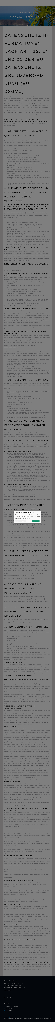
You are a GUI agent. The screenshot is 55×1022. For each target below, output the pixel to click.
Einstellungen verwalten (20, 521)
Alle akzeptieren (35, 521)
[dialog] (27, 517)
